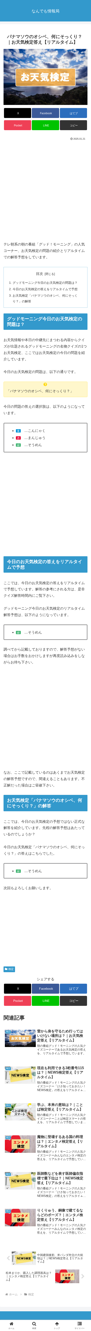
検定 (11, 969)
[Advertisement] (45, 189)
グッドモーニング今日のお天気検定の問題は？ (45, 282)
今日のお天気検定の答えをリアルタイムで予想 (45, 289)
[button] (73, 125)
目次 (39, 274)
